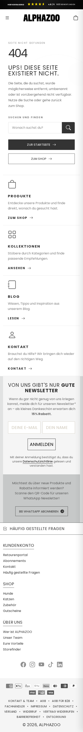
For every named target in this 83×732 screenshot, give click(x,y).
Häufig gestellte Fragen (21, 572)
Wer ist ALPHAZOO (17, 632)
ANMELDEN (41, 444)
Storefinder (12, 649)
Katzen (8, 599)
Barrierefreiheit (28, 717)
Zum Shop (38, 159)
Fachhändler (15, 706)
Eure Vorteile (13, 643)
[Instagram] (32, 664)
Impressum (39, 706)
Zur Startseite (38, 144)
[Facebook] (23, 664)
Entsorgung (56, 717)
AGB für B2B (61, 701)
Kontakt (9, 566)
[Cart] (76, 18)
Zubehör (9, 605)
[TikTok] (50, 664)
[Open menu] (7, 18)
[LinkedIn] (59, 664)
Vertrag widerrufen (58, 711)
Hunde (8, 593)
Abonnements (14, 560)
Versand (10, 711)
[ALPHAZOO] (41, 17)
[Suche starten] (68, 127)
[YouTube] (41, 664)
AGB (43, 701)
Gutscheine (12, 611)
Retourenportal (15, 555)
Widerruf (30, 711)
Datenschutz (63, 706)
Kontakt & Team (21, 701)
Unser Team (12, 637)
